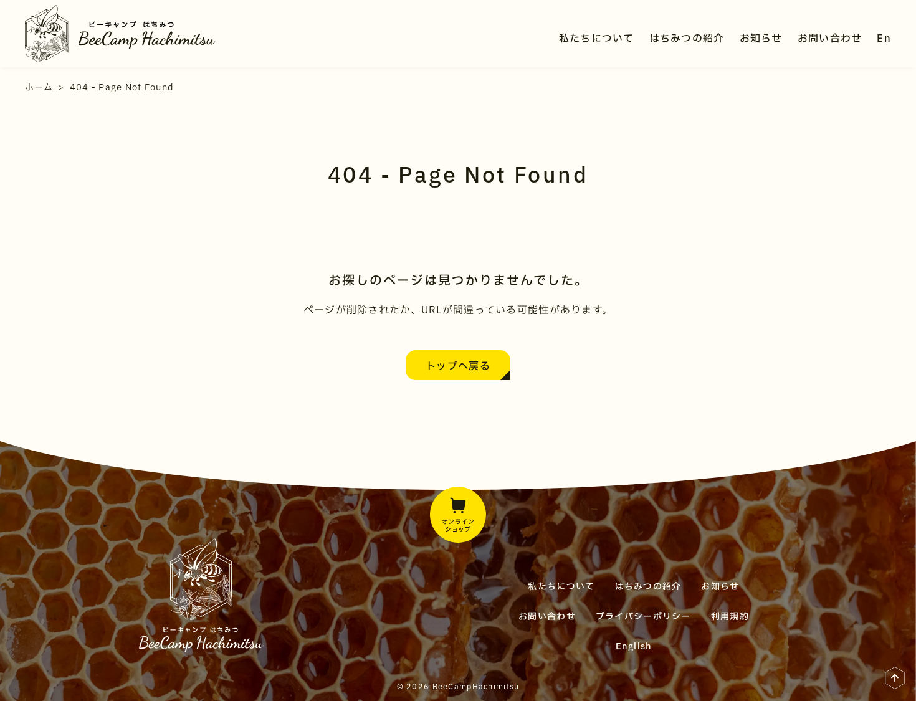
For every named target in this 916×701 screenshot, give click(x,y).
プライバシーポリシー (643, 616)
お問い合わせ (830, 38)
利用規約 (730, 616)
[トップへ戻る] (895, 681)
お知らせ (761, 38)
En (884, 38)
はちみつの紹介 (687, 38)
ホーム (39, 87)
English (634, 646)
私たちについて (596, 38)
